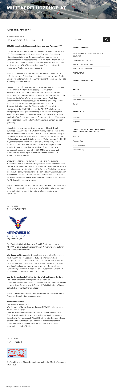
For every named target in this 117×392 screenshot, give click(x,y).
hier (29, 326)
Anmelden (77, 137)
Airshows (76, 117)
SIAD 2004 (14, 342)
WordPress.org (78, 149)
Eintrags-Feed (78, 141)
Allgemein (76, 122)
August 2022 (77, 95)
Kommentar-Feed (79, 145)
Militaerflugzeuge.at (36, 7)
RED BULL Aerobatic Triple (83, 64)
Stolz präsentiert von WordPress (18, 387)
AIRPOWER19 (16, 209)
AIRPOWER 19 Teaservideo (83, 69)
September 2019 (79, 100)
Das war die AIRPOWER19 (25, 40)
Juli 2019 (76, 104)
